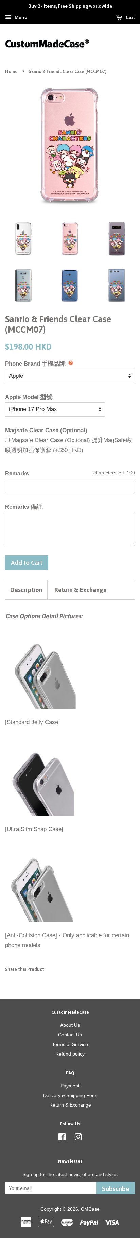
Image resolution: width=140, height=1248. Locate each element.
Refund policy (70, 1054)
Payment (70, 1086)
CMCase (90, 1209)
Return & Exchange (80, 589)
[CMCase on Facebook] (62, 1138)
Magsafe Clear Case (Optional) (46, 430)
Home (11, 71)
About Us (70, 1025)
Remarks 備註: (24, 507)
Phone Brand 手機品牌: (36, 363)
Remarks (17, 473)
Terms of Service (70, 1044)
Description (26, 589)
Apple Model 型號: (29, 397)
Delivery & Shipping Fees (70, 1095)
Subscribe (115, 1188)
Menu (20, 17)
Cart (130, 17)
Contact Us (70, 1035)
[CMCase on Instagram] (78, 1138)
